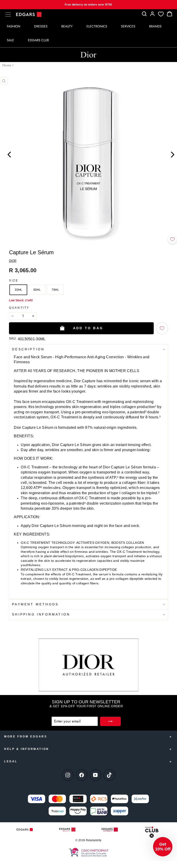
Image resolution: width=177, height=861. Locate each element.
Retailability (94, 840)
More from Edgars (25, 736)
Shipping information (41, 614)
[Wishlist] (161, 14)
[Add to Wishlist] (172, 239)
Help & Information (26, 749)
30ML (18, 289)
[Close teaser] (151, 835)
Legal (11, 761)
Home (6, 65)
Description (28, 349)
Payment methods (35, 604)
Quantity (19, 307)
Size (13, 280)
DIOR (12, 261)
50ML (37, 289)
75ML (55, 289)
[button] (162, 846)
